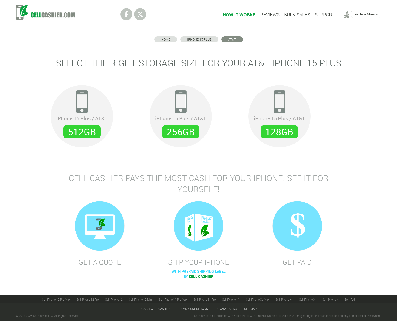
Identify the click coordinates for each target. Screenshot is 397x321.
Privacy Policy (226, 309)
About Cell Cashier (155, 309)
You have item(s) (366, 14)
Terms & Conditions (192, 309)
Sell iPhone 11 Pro (204, 299)
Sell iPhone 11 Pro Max (173, 299)
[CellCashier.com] (45, 7)
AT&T (232, 39)
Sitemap (250, 309)
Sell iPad (350, 299)
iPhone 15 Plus (199, 39)
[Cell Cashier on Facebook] (126, 14)
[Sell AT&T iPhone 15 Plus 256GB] (180, 113)
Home (165, 39)
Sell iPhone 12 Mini (141, 299)
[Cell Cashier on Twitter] (140, 14)
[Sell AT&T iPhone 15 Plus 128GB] (279, 113)
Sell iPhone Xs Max (257, 299)
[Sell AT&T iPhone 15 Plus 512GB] (82, 113)
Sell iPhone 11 (231, 299)
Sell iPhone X (330, 299)
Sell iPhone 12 (114, 299)
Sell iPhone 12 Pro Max (56, 299)
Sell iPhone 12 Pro (88, 299)
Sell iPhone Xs (284, 299)
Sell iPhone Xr (307, 299)
